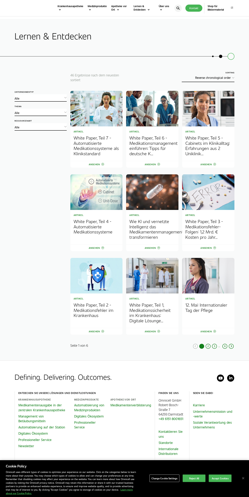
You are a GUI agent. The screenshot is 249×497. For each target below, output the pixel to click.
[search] (178, 8)
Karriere (199, 405)
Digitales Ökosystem (33, 433)
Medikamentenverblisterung (130, 405)
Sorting (229, 72)
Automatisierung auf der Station (41, 427)
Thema (18, 106)
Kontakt (193, 8)
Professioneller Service (35, 440)
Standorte (166, 442)
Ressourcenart (23, 121)
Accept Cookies (220, 478)
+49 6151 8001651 (171, 419)
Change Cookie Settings (164, 478)
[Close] (243, 478)
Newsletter (26, 446)
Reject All (194, 478)
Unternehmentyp (24, 92)
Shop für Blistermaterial (216, 7)
